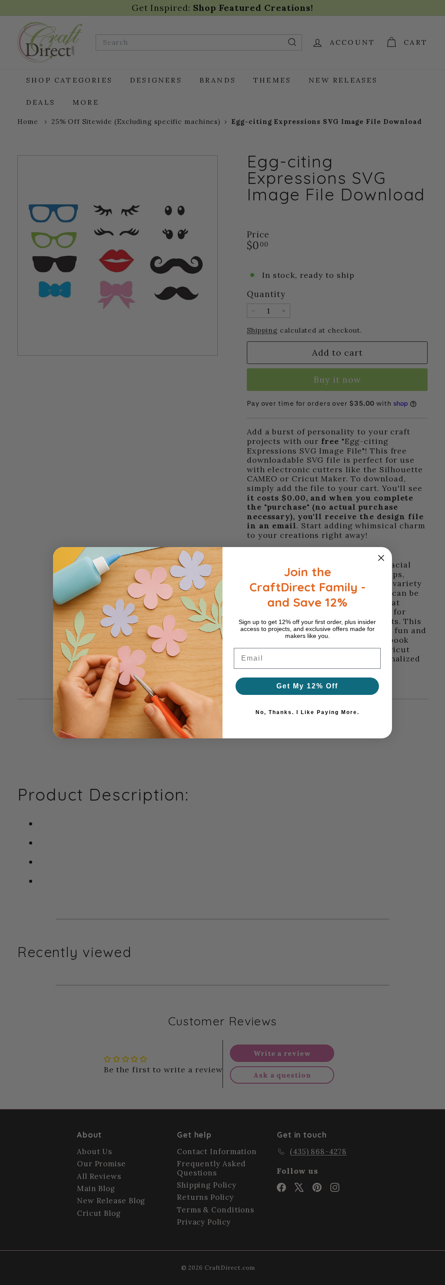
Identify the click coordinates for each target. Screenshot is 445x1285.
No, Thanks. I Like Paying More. (307, 712)
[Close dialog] (381, 557)
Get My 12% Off (307, 686)
